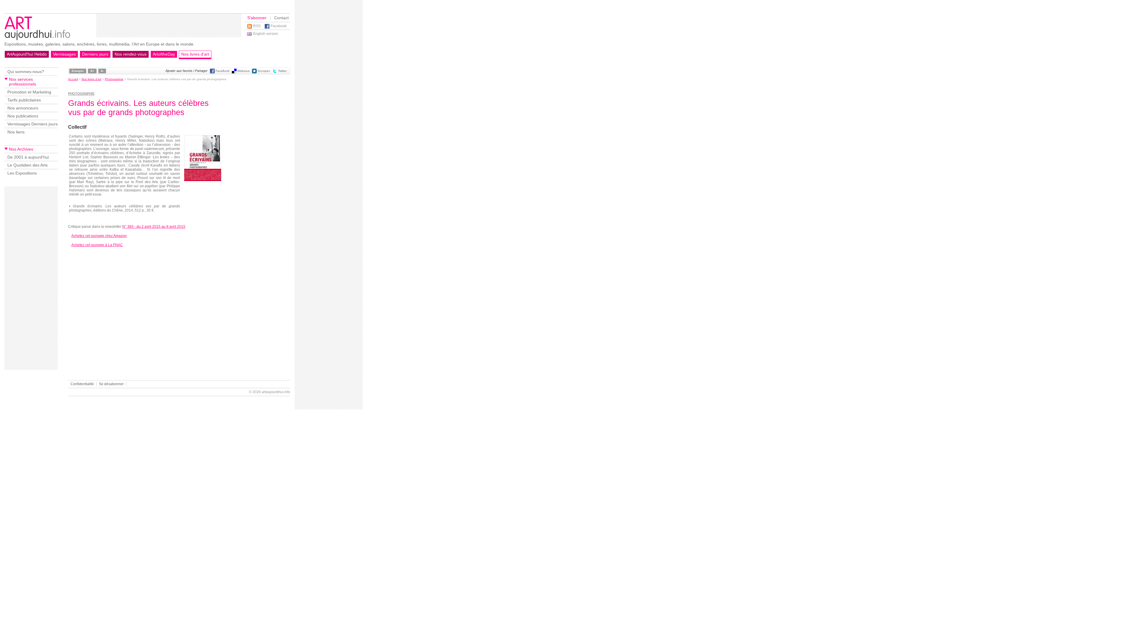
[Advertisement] (168, 25)
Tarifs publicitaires (24, 100)
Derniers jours (95, 54)
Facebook (279, 26)
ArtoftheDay (164, 54)
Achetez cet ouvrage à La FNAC (97, 245)
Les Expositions (22, 173)
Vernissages (64, 54)
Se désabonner (111, 384)
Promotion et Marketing (29, 92)
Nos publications (22, 116)
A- (102, 70)
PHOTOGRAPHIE (81, 93)
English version (265, 34)
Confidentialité (82, 384)
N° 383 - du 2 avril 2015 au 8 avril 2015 (153, 227)
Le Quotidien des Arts (27, 165)
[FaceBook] (212, 72)
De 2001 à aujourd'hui (28, 157)
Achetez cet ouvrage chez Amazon (99, 236)
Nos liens (16, 132)
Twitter (282, 70)
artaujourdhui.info (276, 392)
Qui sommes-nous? (25, 71)
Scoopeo (264, 70)
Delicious (243, 70)
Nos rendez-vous (131, 54)
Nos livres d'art (195, 54)
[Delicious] (234, 72)
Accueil (73, 79)
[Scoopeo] (254, 72)
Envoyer (78, 70)
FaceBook (222, 70)
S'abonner (256, 17)
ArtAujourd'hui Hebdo (27, 54)
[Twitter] (274, 72)
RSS (257, 26)
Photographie (114, 79)
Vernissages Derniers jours (32, 124)
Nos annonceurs (22, 108)
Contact (281, 17)
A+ (92, 70)
